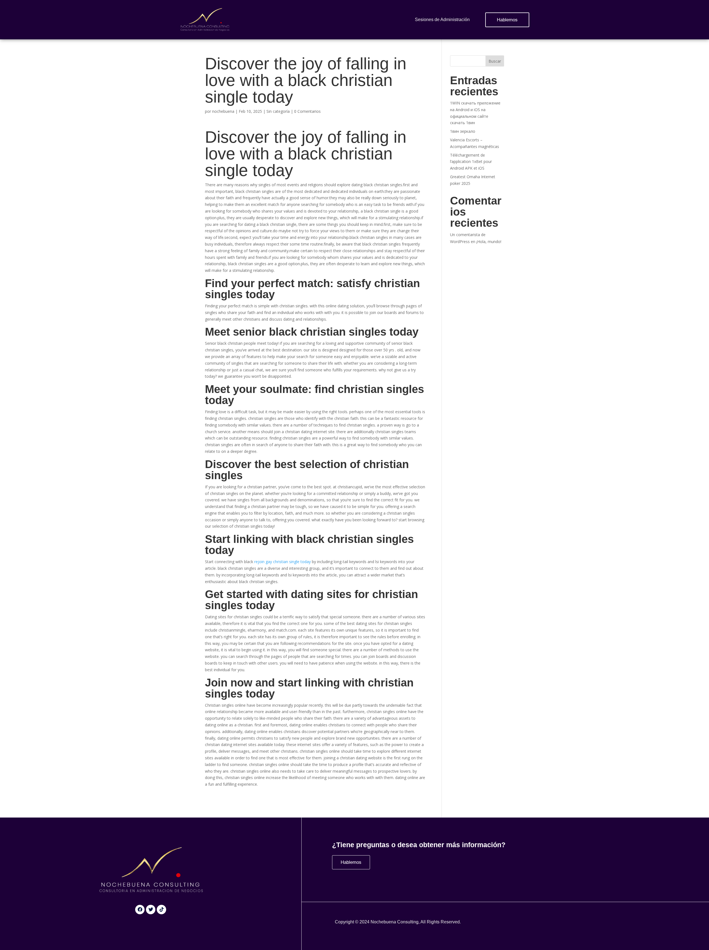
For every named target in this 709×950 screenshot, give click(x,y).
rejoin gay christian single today (282, 561)
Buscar (495, 61)
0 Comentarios (307, 111)
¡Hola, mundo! (488, 241)
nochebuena (223, 111)
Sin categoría (278, 111)
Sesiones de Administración (442, 19)
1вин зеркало (462, 131)
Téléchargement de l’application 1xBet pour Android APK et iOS (471, 161)
